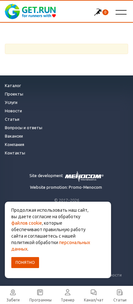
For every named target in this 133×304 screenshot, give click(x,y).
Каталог (13, 85)
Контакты (15, 153)
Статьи (12, 119)
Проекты (14, 94)
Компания (14, 144)
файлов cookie (26, 223)
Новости (13, 110)
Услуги (11, 102)
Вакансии (14, 136)
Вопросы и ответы (23, 127)
